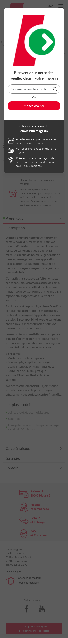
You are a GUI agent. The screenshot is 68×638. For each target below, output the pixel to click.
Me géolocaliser (34, 105)
